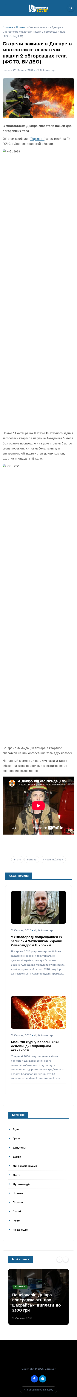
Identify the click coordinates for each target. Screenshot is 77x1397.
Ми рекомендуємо (25, 1166)
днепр (32, 859)
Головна (8, 27)
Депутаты (19, 1147)
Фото (16, 1220)
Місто (16, 1175)
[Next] (66, 1259)
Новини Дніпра (53, 859)
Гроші (17, 1138)
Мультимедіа (21, 1184)
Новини (20, 27)
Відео (16, 1129)
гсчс (18, 859)
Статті (17, 1211)
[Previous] (59, 1259)
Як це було (20, 1230)
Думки (17, 1157)
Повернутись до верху (40, 1390)
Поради (18, 1202)
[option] (38, 1297)
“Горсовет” (37, 139)
